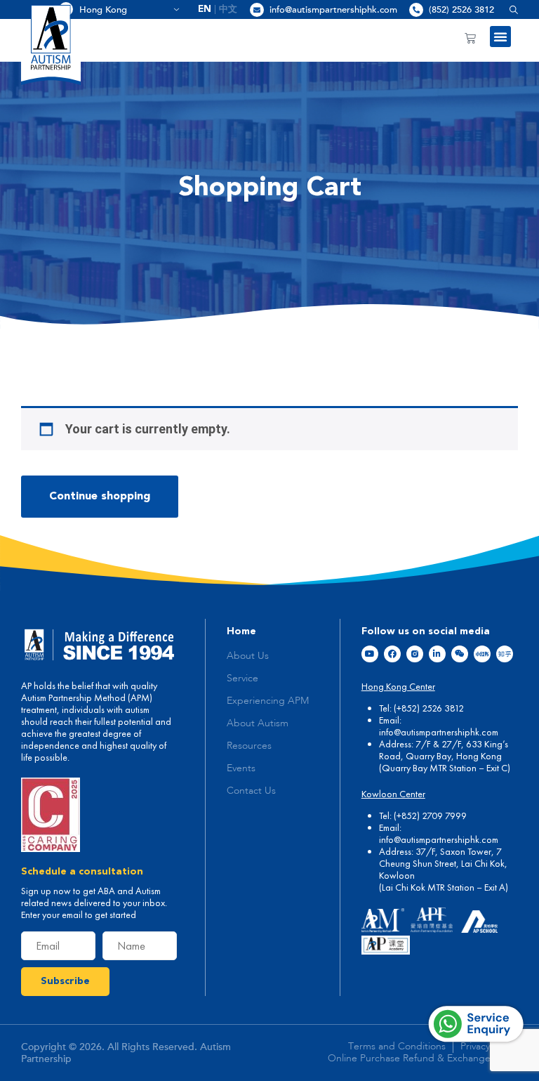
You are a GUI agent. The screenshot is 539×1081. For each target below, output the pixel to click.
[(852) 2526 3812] (416, 10)
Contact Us (251, 791)
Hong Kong (124, 9)
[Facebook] (392, 654)
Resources (249, 746)
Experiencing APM (268, 701)
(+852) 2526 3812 (429, 708)
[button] (508, 9)
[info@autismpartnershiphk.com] (257, 10)
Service (242, 678)
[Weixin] (459, 654)
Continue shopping (99, 496)
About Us (248, 656)
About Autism (257, 723)
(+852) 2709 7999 (430, 815)
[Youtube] (369, 654)
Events (241, 768)
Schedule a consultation (82, 872)
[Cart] (470, 38)
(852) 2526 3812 (461, 9)
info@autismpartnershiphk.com (333, 9)
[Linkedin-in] (437, 654)
